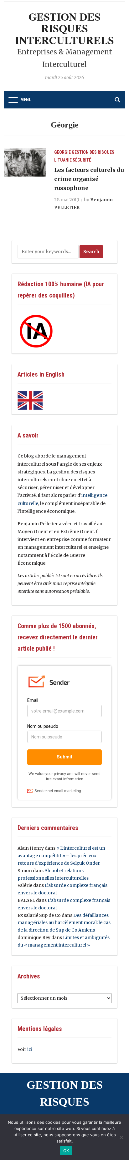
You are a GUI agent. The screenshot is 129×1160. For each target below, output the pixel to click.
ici (29, 1049)
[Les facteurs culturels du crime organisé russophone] (25, 162)
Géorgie (62, 152)
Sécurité (82, 160)
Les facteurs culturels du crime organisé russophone (89, 179)
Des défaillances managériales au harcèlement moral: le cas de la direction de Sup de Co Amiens (64, 922)
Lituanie (63, 160)
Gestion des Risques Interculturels (64, 28)
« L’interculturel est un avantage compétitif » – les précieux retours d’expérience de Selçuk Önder (61, 855)
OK (66, 1150)
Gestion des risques (93, 152)
